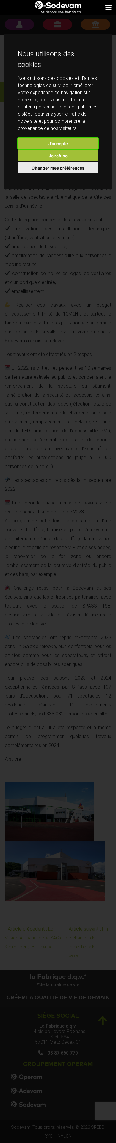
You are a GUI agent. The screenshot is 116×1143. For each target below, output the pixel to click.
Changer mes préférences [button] (58, 167)
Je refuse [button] (58, 155)
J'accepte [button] (58, 143)
